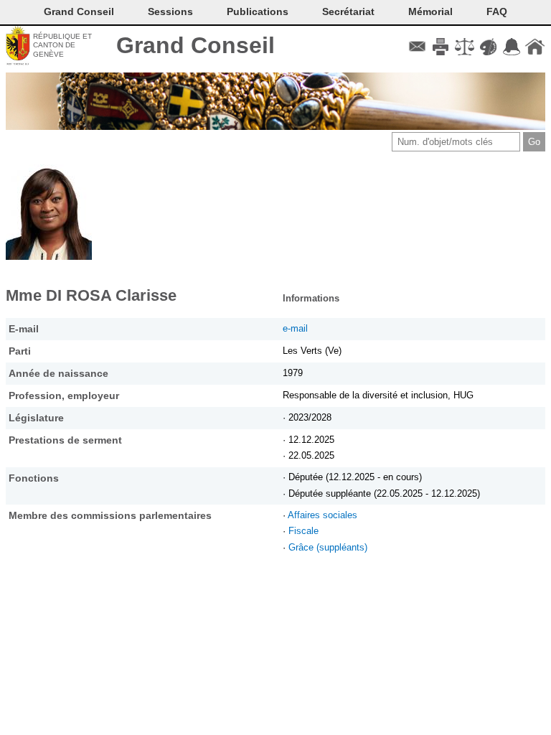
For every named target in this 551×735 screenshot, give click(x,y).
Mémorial (430, 11)
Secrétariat (348, 11)
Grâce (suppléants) (327, 547)
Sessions (170, 11)
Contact (417, 46)
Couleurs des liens (488, 46)
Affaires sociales (322, 515)
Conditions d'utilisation (464, 46)
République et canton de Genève (62, 45)
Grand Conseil (195, 45)
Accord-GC (511, 46)
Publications (257, 11)
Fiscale (303, 530)
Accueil (534, 46)
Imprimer (440, 46)
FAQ (496, 11)
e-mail (295, 328)
